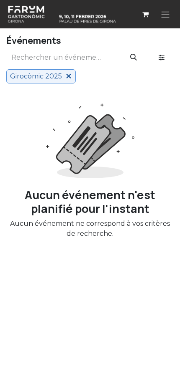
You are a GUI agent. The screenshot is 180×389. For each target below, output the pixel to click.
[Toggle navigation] (165, 14)
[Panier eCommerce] (145, 14)
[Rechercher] (133, 57)
